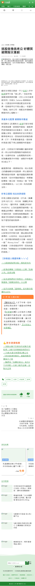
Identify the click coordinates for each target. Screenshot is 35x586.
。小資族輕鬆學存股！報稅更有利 (16, 262)
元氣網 (7, 45)
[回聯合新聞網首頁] (2, 2)
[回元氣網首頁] (7, 2)
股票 (3, 93)
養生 (9, 6)
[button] (32, 6)
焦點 (3, 6)
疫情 (21, 123)
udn (2, 45)
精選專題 (22, 575)
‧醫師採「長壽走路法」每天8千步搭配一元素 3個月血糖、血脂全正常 (16, 365)
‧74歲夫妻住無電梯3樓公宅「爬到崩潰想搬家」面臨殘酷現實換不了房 (17, 355)
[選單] (32, 2)
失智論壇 (16, 6)
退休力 (10, 578)
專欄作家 (24, 578)
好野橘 (9, 312)
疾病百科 (29, 575)
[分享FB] (4, 10)
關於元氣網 (6, 575)
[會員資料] (29, 2)
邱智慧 (22, 379)
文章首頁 (17, 578)
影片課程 (5, 460)
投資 (25, 90)
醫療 (24, 6)
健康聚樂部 (14, 575)
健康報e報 (18, 566)
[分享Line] (13, 10)
